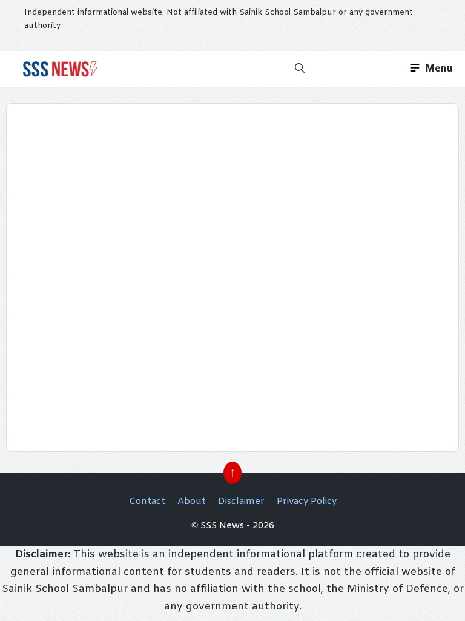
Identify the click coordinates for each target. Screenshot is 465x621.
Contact (147, 501)
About (191, 501)
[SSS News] (58, 69)
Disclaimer (241, 501)
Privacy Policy (307, 501)
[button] (300, 69)
